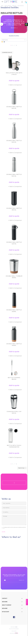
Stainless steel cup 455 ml (14, 412)
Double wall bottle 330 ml (14, 209)
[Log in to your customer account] (22, 2)
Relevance (14, 40)
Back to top (22, 468)
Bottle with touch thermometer (14, 446)
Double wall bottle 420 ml (14, 243)
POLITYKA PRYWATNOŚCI (14, 628)
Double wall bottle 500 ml (14, 107)
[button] (1, 24)
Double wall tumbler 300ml (14, 276)
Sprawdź (14, 27)
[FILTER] (27, 604)
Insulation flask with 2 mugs (14, 73)
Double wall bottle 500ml (14, 310)
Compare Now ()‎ (7, 52)
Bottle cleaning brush (14, 378)
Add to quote (14, 81)
